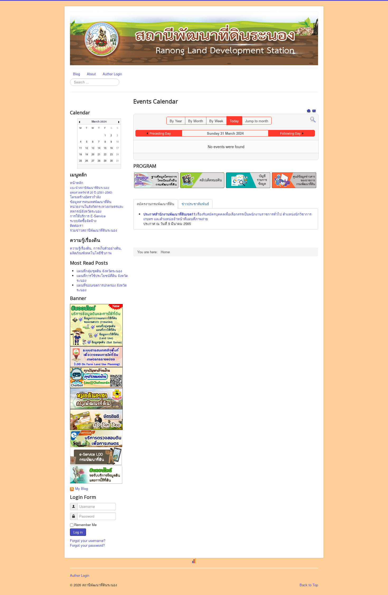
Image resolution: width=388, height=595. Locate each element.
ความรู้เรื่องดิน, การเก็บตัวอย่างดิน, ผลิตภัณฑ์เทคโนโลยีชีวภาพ (96, 250)
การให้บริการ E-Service (88, 216)
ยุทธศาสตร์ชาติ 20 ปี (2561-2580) (91, 192)
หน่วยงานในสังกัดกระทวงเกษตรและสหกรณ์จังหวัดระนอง (97, 209)
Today (234, 120)
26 (86, 160)
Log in (78, 532)
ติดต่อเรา (76, 225)
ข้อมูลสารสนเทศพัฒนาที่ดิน (90, 201)
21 (99, 154)
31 (117, 160)
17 (117, 148)
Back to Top (309, 584)
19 (86, 154)
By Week (216, 120)
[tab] (155, 204)
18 (80, 154)
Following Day (290, 133)
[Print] (309, 111)
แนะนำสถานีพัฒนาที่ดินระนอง (89, 187)
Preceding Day (160, 133)
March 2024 (99, 121)
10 (117, 141)
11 (80, 148)
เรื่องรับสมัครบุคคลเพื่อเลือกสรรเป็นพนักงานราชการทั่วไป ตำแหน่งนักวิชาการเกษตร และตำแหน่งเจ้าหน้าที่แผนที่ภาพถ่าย (227, 216)
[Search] (313, 119)
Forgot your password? (87, 545)
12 (86, 148)
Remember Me (85, 524)
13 (93, 148)
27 (93, 160)
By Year (176, 120)
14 (99, 148)
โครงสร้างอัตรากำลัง (85, 197)
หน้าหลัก (76, 182)
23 (111, 154)
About (91, 73)
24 (117, 154)
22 (105, 154)
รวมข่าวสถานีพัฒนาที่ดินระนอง (93, 230)
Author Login (112, 73)
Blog (76, 73)
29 (105, 160)
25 (80, 160)
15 (105, 148)
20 (93, 154)
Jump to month (256, 120)
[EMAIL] (314, 111)
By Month (195, 120)
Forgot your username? (87, 540)
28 (99, 160)
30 (111, 160)
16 (111, 148)
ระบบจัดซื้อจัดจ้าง (83, 220)
